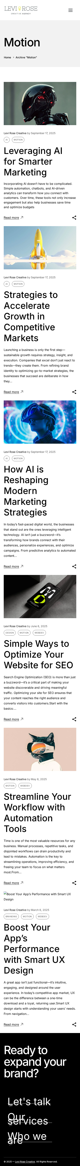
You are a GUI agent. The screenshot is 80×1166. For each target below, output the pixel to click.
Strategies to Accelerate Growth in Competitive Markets (31, 316)
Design (10, 632)
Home (7, 57)
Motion (18, 139)
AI (7, 139)
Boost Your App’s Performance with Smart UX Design (34, 949)
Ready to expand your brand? (35, 1061)
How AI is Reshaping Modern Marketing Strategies (26, 491)
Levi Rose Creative (15, 133)
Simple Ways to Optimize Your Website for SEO (38, 654)
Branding (11, 916)
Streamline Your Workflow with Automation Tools (37, 812)
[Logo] (21, 10)
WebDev (39, 632)
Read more (11, 217)
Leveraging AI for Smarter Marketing (33, 161)
